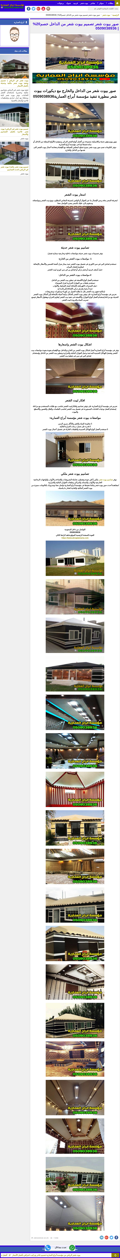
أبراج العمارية (19, 22)
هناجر (92, 3)
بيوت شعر (84, 3)
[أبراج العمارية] (15, 42)
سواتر (101, 3)
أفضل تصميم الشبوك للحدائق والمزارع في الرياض (29, 1255)
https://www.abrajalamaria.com (75, 538)
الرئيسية (115, 15)
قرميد (75, 3)
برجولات (60, 3)
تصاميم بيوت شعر (106, 480)
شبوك (68, 3)
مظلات (110, 3)
